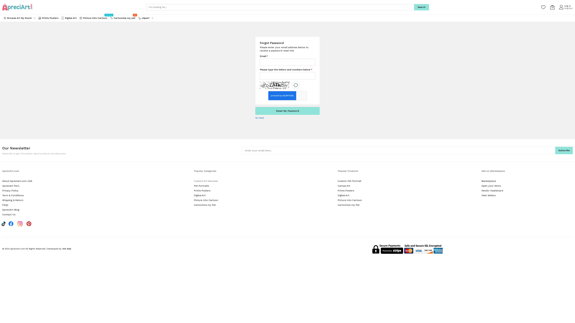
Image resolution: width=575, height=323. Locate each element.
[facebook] (12, 223)
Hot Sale (66, 248)
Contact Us (8, 214)
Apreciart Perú (10, 185)
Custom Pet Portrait (349, 181)
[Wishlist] (543, 7)
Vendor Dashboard (492, 190)
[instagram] (21, 223)
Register (568, 8)
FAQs (5, 205)
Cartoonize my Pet (205, 205)
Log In (567, 6)
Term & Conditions (13, 195)
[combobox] (280, 7)
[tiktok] (3, 223)
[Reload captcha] (295, 85)
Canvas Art (344, 185)
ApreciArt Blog (10, 209)
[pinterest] (30, 223)
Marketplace (488, 181)
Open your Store (491, 185)
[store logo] (17, 7)
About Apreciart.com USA (17, 181)
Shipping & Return (12, 200)
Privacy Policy (10, 190)
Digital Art (200, 195)
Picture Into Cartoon (206, 200)
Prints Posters (202, 190)
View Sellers (488, 195)
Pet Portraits (201, 185)
